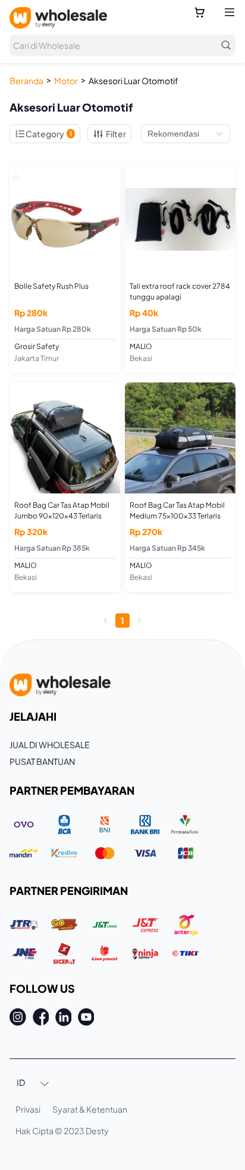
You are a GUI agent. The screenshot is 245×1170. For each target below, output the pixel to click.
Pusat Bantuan (42, 761)
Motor (66, 80)
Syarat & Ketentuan (89, 1109)
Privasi (27, 1109)
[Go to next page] (139, 620)
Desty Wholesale (58, 18)
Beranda (26, 80)
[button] (33, 1083)
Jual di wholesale (50, 744)
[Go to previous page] (105, 620)
